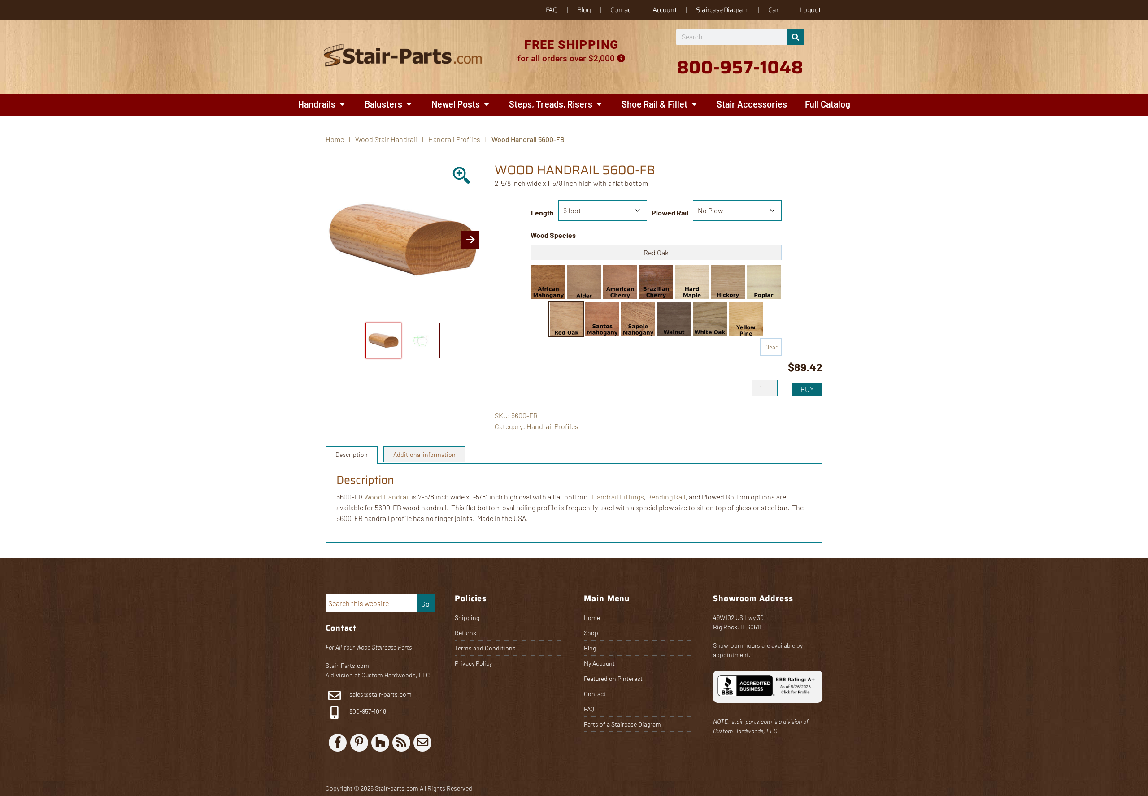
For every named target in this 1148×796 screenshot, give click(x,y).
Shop (591, 633)
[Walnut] (674, 319)
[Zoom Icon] (462, 176)
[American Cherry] (620, 282)
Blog (584, 9)
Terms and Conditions (485, 648)
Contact (621, 9)
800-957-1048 (367, 711)
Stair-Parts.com (347, 665)
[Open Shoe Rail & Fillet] (694, 104)
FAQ (552, 9)
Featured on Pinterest (613, 678)
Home (592, 617)
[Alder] (584, 282)
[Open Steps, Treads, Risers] (599, 104)
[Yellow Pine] (746, 319)
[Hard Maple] (692, 282)
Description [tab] (351, 454)
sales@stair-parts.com (380, 694)
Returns (465, 633)
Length (542, 212)
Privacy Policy (473, 663)
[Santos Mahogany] (602, 319)
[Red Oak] (566, 319)
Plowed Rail (670, 212)
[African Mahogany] (548, 282)
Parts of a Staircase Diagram (622, 724)
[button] (548, 282)
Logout (810, 9)
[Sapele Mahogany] (638, 319)
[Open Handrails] (342, 104)
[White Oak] (710, 319)
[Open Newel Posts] (486, 104)
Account (664, 9)
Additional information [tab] (424, 454)
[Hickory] (728, 282)
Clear (771, 347)
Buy (807, 389)
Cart (774, 9)
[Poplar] (764, 282)
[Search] (795, 37)
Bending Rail (666, 496)
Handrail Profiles (454, 139)
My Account (599, 663)
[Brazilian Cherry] (656, 282)
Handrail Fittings (618, 496)
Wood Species (553, 235)
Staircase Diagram (722, 9)
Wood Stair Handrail (386, 139)
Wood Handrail (387, 496)
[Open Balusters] (408, 104)
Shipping (467, 617)
